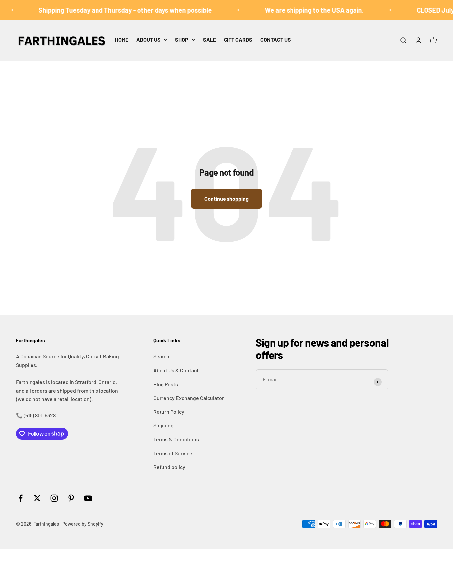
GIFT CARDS (238, 39)
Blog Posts (165, 384)
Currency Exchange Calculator (188, 398)
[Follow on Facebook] (20, 498)
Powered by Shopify (82, 524)
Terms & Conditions (176, 439)
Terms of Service (172, 453)
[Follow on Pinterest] (71, 498)
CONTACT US (275, 39)
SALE (209, 39)
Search (161, 356)
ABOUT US (148, 39)
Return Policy (168, 412)
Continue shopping (226, 198)
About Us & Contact (176, 370)
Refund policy (169, 467)
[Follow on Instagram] (54, 498)
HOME (121, 39)
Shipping (163, 425)
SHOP (181, 39)
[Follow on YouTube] (88, 498)
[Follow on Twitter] (37, 498)
